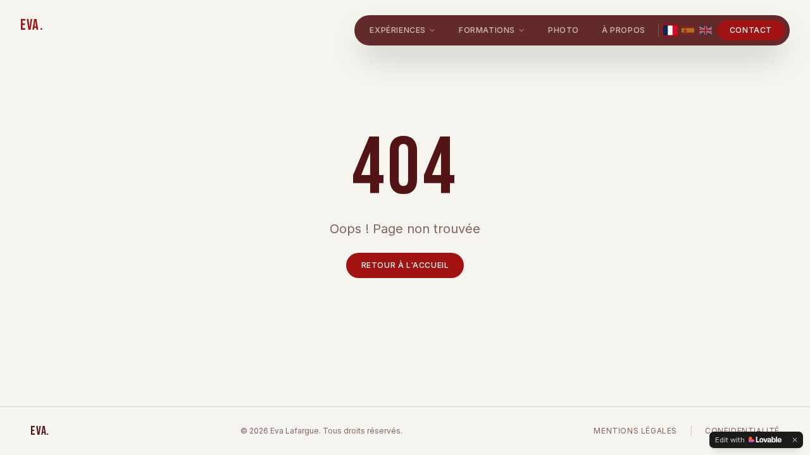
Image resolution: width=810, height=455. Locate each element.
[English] (705, 30)
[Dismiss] (794, 439)
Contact (751, 30)
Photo (563, 30)
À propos (623, 30)
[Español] (688, 30)
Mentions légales (635, 430)
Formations (487, 30)
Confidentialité (742, 430)
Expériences (398, 30)
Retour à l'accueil (405, 265)
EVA (32, 25)
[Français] (670, 30)
